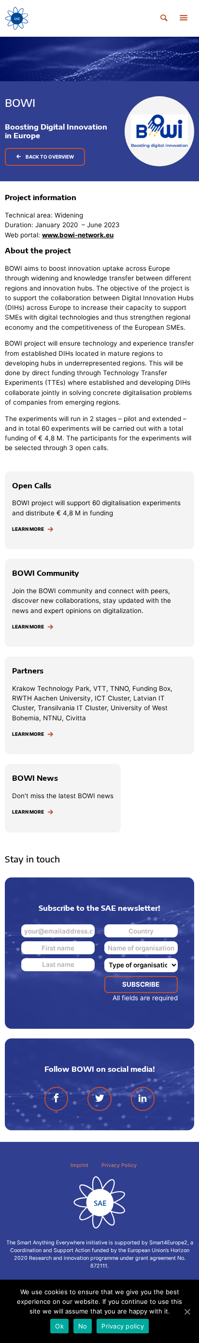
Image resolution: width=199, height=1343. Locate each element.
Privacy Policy (119, 1165)
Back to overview (50, 157)
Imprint (79, 1165)
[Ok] (187, 1311)
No (82, 1326)
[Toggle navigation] (183, 18)
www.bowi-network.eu (78, 235)
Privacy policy (122, 1326)
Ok (59, 1326)
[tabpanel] (99, 109)
